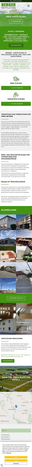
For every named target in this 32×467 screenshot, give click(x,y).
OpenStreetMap (24, 423)
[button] (28, 5)
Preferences (16, 463)
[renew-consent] (1, 465)
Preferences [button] (8, 453)
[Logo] (13, 6)
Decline (16, 460)
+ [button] (2, 394)
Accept (16, 457)
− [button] (2, 396)
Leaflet (18, 423)
